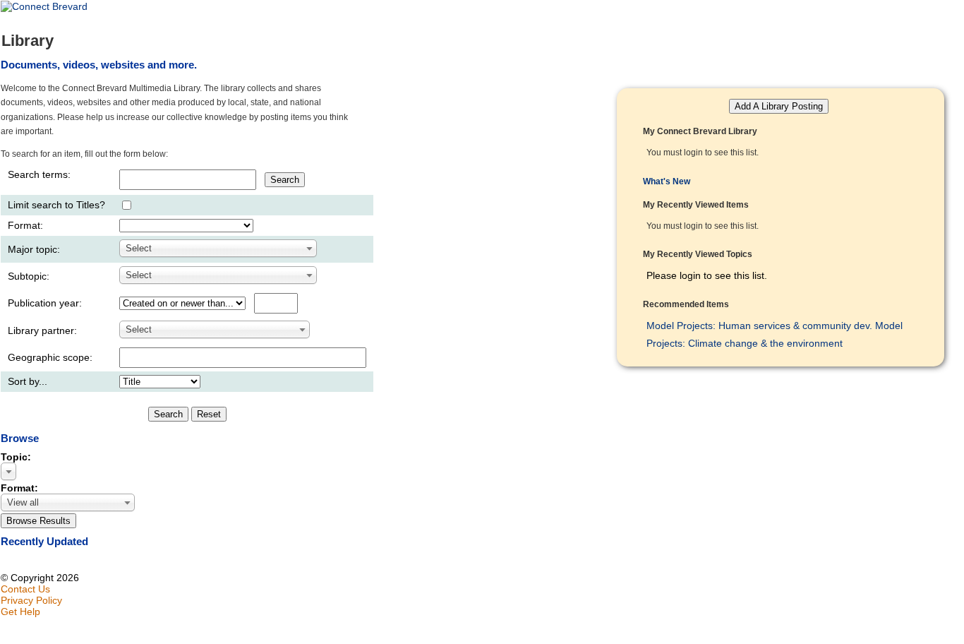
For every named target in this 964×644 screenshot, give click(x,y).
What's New (666, 181)
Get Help (20, 611)
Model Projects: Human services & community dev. (759, 325)
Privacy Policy (31, 600)
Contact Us (25, 589)
